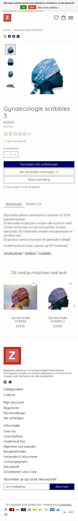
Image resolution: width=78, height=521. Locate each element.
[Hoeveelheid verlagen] (7, 154)
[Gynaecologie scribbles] (20, 297)
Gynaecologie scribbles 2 (57, 319)
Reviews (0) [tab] (34, 204)
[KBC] (58, 510)
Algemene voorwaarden (20, 446)
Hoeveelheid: (11, 148)
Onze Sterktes (13, 436)
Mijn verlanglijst (14, 418)
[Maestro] (23, 510)
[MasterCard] (11, 510)
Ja (23, 7)
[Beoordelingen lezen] (15, 134)
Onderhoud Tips (14, 441)
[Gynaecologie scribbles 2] (57, 297)
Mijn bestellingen (14, 413)
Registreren (11, 408)
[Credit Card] (29, 510)
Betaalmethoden (15, 451)
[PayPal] (6, 510)
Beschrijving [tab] (14, 204)
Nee (32, 7)
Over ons (10, 431)
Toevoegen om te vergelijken (23, 186)
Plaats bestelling (39, 179)
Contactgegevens (16, 461)
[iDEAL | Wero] (35, 510)
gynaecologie (13, 253)
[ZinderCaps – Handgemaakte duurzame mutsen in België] (7, 17)
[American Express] (52, 510)
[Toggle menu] (70, 17)
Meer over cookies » (48, 7)
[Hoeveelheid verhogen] (14, 154)
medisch (30, 253)
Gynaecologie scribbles (20, 319)
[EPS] (6, 514)
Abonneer (62, 486)
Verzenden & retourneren (21, 456)
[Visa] (17, 510)
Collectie (9, 395)
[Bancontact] (40, 510)
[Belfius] (46, 510)
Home (7, 29)
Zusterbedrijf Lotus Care (20, 472)
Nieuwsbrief (11, 467)
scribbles (45, 253)
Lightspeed (64, 504)
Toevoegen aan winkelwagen (39, 164)
